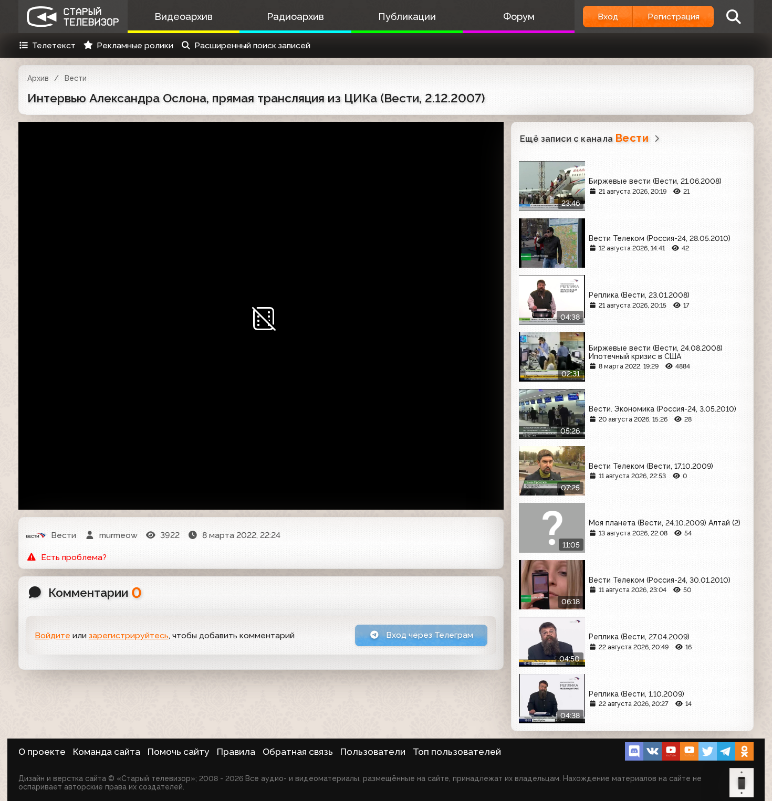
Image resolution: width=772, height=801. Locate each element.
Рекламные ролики (135, 45)
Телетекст (54, 45)
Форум (519, 16)
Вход (608, 17)
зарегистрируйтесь (129, 635)
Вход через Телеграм (428, 635)
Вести (76, 78)
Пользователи (372, 751)
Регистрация (674, 17)
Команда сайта (106, 751)
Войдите (52, 635)
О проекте (42, 751)
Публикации (407, 16)
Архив (38, 78)
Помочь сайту (179, 751)
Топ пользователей (457, 751)
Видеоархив (183, 16)
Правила (236, 751)
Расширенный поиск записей (252, 45)
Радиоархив (295, 16)
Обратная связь (298, 751)
